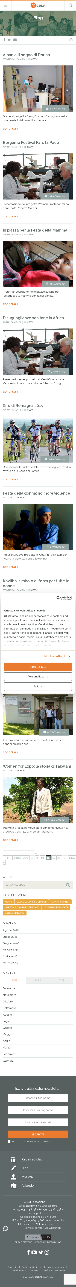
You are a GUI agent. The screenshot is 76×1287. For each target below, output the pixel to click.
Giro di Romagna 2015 (23, 405)
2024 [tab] (38, 980)
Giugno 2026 (11, 943)
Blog (25, 1168)
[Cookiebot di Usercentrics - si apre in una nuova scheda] (56, 598)
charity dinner (60, 902)
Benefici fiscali (19, 1270)
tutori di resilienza (56, 907)
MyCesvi (28, 1177)
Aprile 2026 (10, 956)
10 (42, 857)
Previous (21, 857)
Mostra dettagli (54, 656)
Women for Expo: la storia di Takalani (37, 766)
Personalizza (36, 676)
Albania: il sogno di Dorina (26, 55)
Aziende (28, 1185)
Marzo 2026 (10, 963)
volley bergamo (14, 913)
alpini (8, 902)
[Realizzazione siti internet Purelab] (38, 1278)
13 (59, 857)
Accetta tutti (38, 666)
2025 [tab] (14, 980)
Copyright (12, 1267)
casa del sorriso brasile (31, 902)
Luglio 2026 (10, 936)
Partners (34, 1270)
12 (53, 857)
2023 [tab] (61, 980)
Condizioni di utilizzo (32, 1267)
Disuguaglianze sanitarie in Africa (33, 318)
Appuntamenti (12, 147)
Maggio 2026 (11, 950)
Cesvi (34, 59)
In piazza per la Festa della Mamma (35, 230)
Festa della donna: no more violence (36, 493)
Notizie (7, 497)
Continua (9, 128)
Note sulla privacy (55, 1267)
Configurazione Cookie (54, 1270)
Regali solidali (32, 1159)
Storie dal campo (14, 59)
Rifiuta (38, 686)
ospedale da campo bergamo (22, 907)
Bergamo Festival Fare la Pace (31, 142)
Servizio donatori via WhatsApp (43, 1227)
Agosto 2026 (11, 930)
